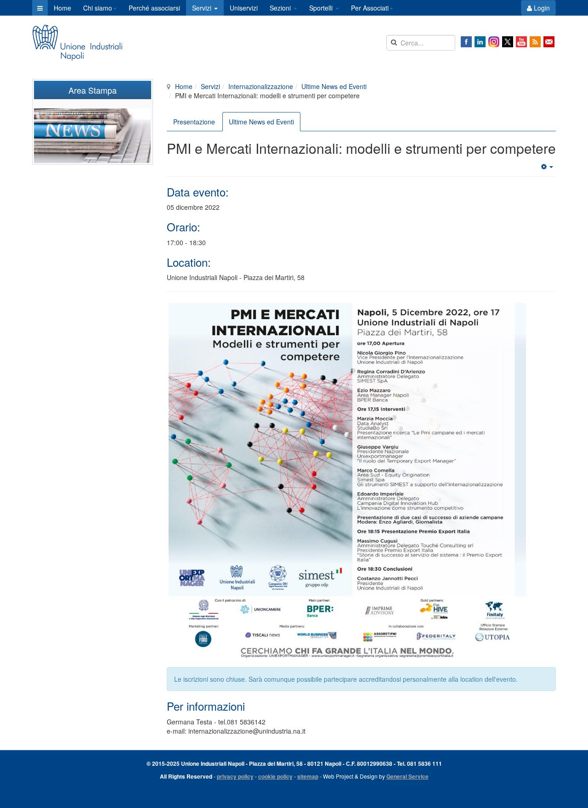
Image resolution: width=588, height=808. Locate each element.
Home (62, 7)
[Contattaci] (548, 41)
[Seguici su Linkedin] (480, 41)
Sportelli (321, 7)
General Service (407, 776)
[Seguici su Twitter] (507, 41)
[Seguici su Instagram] (493, 41)
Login (541, 7)
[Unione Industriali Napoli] (77, 43)
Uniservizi (244, 7)
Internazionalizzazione (260, 86)
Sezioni (281, 7)
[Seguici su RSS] (535, 41)
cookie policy (275, 776)
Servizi (202, 7)
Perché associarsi (154, 7)
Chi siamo (97, 7)
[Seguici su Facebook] (466, 41)
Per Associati (370, 7)
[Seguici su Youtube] (521, 41)
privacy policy (235, 776)
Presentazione (194, 121)
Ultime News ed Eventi (334, 86)
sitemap (307, 776)
